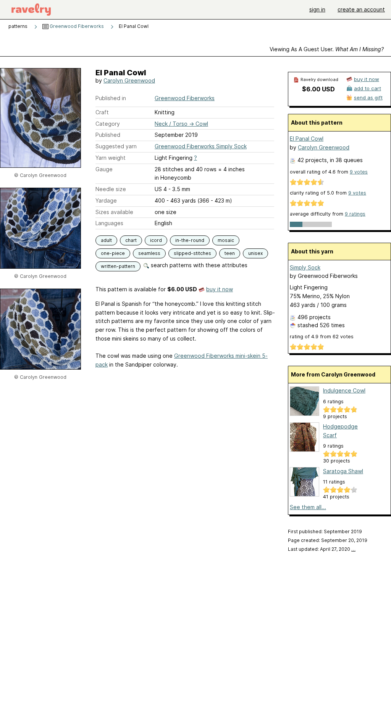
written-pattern (118, 266)
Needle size (110, 189)
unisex (255, 253)
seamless (149, 253)
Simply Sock (305, 267)
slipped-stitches (192, 253)
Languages (109, 223)
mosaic (226, 240)
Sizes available (114, 212)
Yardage (106, 200)
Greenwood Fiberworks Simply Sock (201, 146)
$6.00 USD (318, 89)
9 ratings (355, 214)
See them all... (308, 507)
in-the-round (189, 240)
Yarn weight (110, 157)
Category (107, 123)
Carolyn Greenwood (129, 80)
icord (156, 240)
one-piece (113, 253)
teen (230, 253)
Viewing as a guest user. (327, 49)
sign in (317, 9)
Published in (110, 98)
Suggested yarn (116, 146)
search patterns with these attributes (198, 265)
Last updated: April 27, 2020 (321, 549)
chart (131, 240)
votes (359, 172)
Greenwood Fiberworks (76, 26)
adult (106, 240)
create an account (361, 9)
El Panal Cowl (306, 138)
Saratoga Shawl (343, 471)
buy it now (219, 289)
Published (107, 134)
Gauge (104, 169)
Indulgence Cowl (344, 390)
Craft (102, 112)
